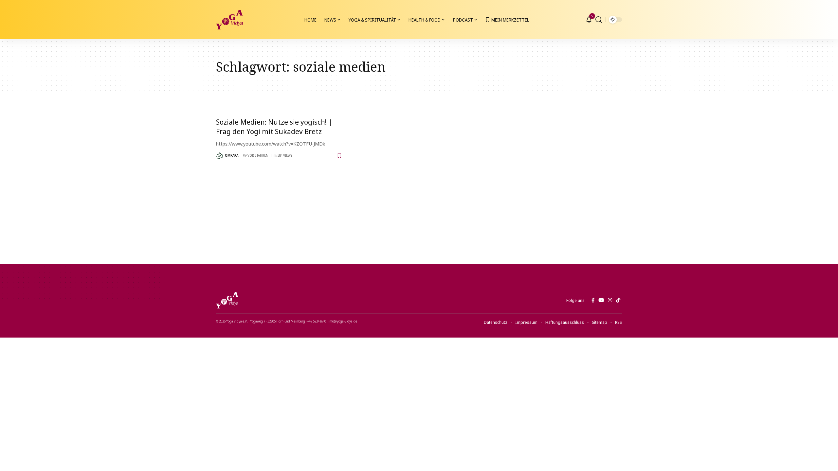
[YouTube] (601, 300)
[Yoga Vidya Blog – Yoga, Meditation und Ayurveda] (227, 300)
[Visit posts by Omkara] (219, 155)
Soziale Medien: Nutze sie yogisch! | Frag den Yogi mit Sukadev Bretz (274, 126)
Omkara (231, 155)
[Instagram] (610, 300)
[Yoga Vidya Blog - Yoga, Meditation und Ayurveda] (229, 19)
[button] (598, 19)
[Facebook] (593, 300)
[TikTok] (618, 300)
